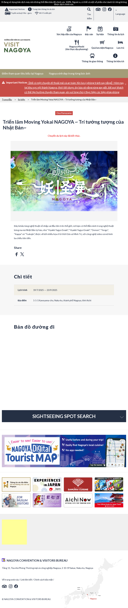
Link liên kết (26, 579)
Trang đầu (7, 99)
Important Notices (17, 9)
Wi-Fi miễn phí (45, 13)
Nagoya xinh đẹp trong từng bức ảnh (69, 73)
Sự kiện (21, 99)
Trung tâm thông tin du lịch (43, 9)
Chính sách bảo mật (43, 579)
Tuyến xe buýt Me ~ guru (21, 13)
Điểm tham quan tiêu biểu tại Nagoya (22, 73)
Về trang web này (10, 579)
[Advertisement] (14, 532)
